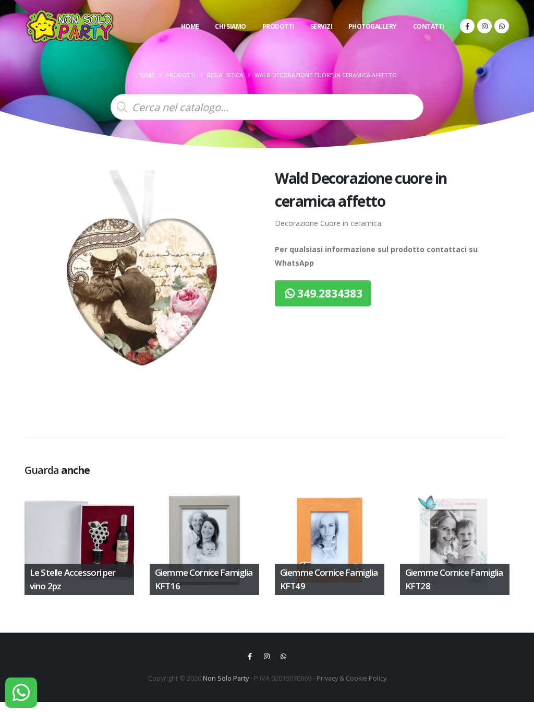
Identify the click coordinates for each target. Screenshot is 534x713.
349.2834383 (328, 293)
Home (190, 26)
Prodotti (278, 26)
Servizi (321, 26)
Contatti (428, 26)
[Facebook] (467, 26)
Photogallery (372, 26)
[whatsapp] (501, 26)
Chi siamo (230, 26)
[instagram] (484, 26)
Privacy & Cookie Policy (351, 678)
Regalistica (225, 75)
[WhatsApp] (21, 693)
